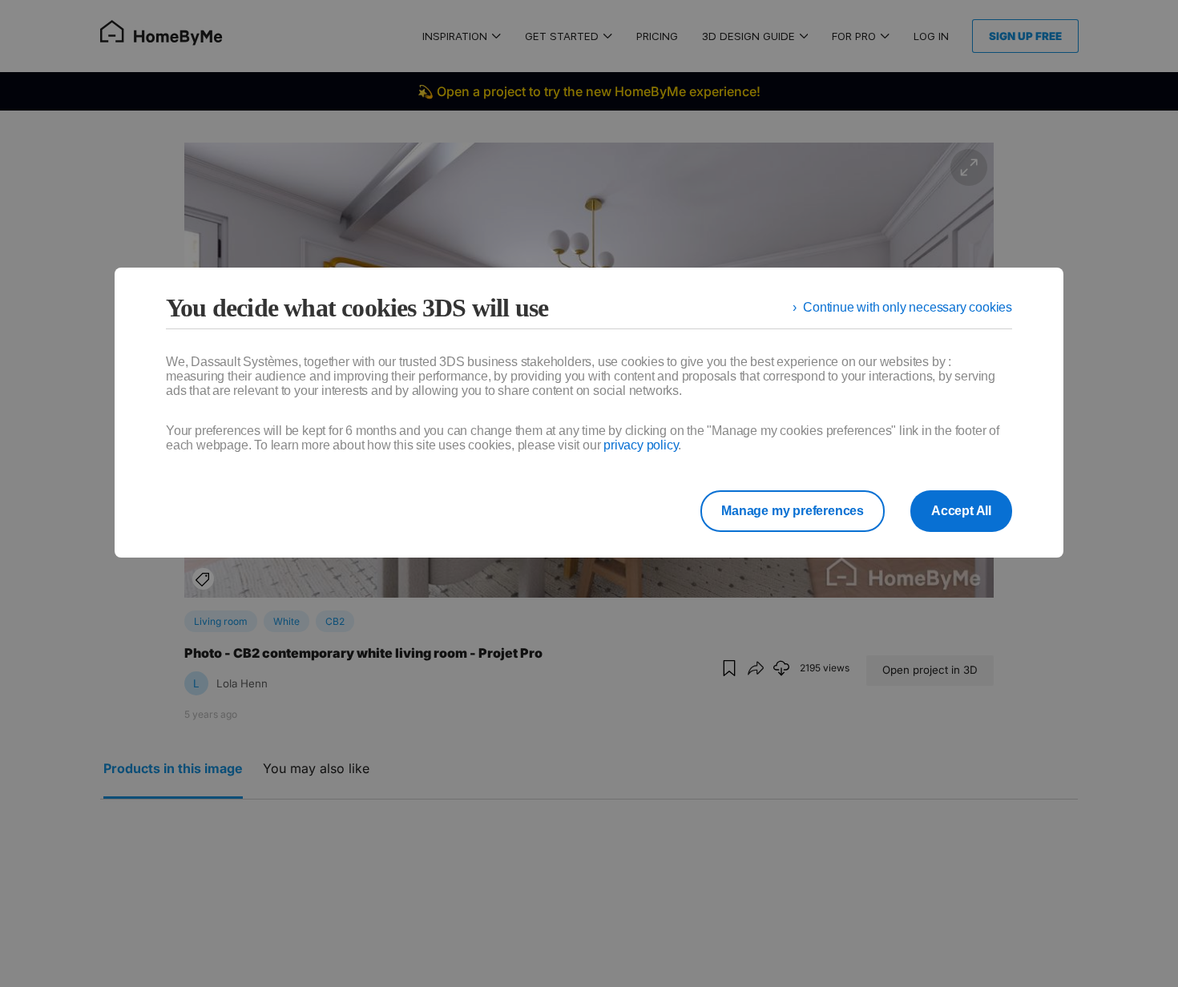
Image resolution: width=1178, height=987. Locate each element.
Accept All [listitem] (961, 511)
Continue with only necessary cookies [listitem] (907, 307)
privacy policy (640, 445)
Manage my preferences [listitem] (792, 511)
